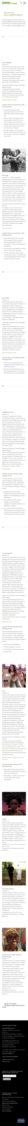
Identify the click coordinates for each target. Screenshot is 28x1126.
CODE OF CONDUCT (7, 1053)
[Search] (20, 3)
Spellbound (9, 745)
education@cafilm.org (8, 1028)
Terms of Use (6, 1061)
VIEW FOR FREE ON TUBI (9, 353)
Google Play (15, 757)
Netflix (8, 469)
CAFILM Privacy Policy (8, 1059)
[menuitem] (20, 3)
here (7, 850)
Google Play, (21, 844)
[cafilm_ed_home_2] (11, 3)
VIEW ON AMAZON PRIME (9, 100)
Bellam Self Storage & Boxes (10, 1103)
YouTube (4, 759)
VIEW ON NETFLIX (7, 228)
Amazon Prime (13, 844)
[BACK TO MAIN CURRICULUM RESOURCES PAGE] (3, 1004)
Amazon (9, 622)
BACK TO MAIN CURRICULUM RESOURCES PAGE (13, 1005)
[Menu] (24, 3)
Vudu (20, 757)
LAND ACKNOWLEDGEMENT (10, 1056)
